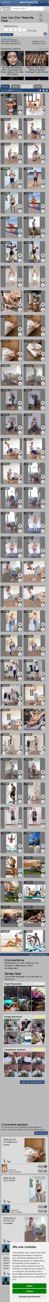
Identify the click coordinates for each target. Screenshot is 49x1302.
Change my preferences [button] (29, 1296)
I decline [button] (29, 1291)
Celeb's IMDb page (9, 39)
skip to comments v (38, 954)
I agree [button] (29, 1286)
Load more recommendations (32, 1082)
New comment (41, 1133)
